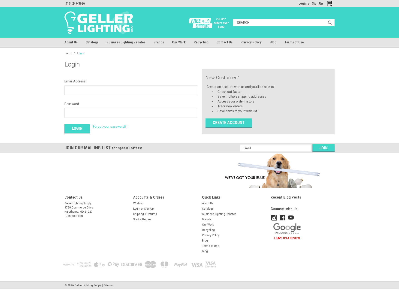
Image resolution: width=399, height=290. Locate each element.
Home (68, 53)
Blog (273, 42)
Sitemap (109, 285)
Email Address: (75, 81)
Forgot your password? (109, 126)
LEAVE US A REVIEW (287, 238)
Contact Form (74, 216)
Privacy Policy (251, 42)
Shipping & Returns (145, 214)
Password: (72, 104)
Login (303, 3)
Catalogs (92, 42)
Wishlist (138, 203)
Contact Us (225, 42)
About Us (71, 42)
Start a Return (142, 219)
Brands (159, 42)
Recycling (201, 42)
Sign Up (317, 3)
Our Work (179, 42)
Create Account (229, 122)
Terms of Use (294, 42)
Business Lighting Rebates (125, 42)
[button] (271, 170)
